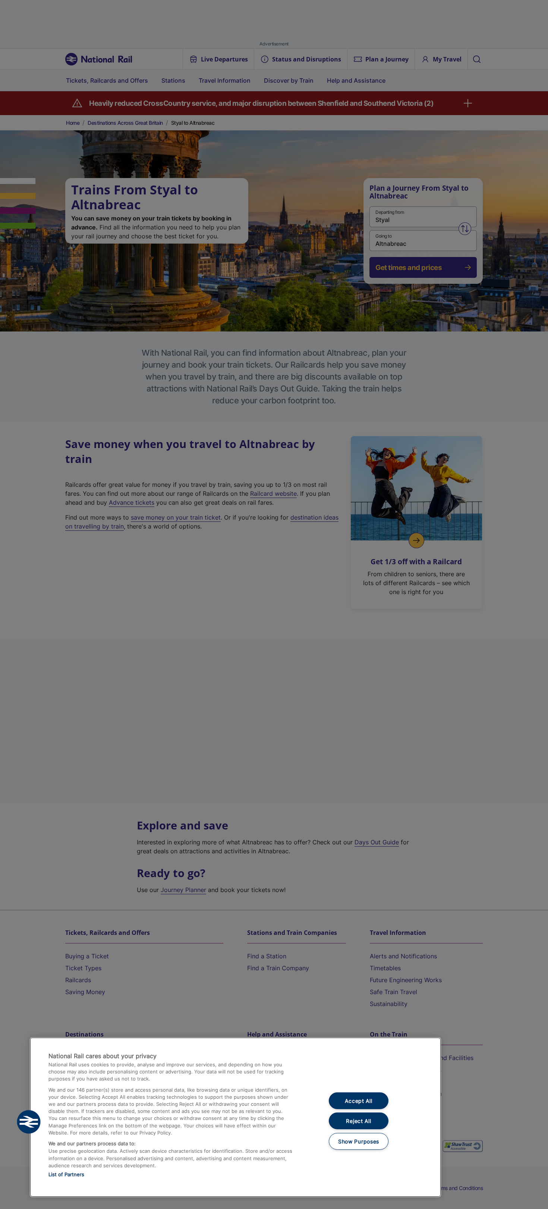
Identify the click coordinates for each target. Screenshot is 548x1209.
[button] (29, 1122)
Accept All (358, 1100)
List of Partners (66, 1174)
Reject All (358, 1121)
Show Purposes (358, 1141)
